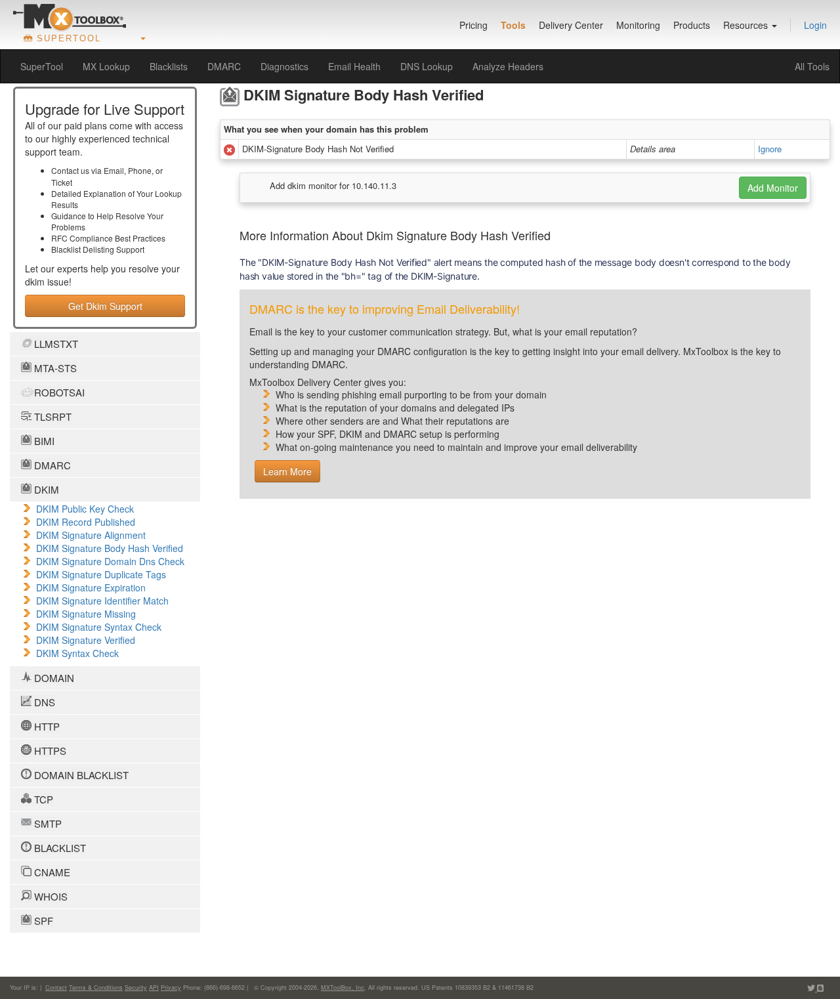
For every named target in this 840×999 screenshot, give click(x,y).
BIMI (43, 441)
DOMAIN (53, 678)
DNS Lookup (426, 66)
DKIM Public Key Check (85, 508)
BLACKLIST (59, 848)
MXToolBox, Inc (342, 987)
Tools (513, 25)
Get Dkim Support (105, 305)
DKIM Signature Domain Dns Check (110, 561)
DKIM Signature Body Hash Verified (109, 548)
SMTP (47, 823)
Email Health (354, 66)
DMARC (224, 66)
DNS (43, 702)
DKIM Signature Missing (86, 613)
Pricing (473, 25)
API (154, 987)
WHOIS (50, 896)
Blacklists (169, 66)
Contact (56, 987)
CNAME (51, 872)
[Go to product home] (69, 17)
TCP (42, 799)
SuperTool (41, 66)
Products (691, 25)
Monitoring (638, 25)
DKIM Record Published (85, 521)
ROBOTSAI (58, 392)
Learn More (287, 471)
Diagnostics (284, 66)
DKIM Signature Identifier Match (102, 600)
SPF (42, 920)
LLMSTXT (55, 344)
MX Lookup (106, 66)
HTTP (46, 726)
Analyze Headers (507, 66)
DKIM (45, 489)
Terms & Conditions (96, 987)
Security (136, 987)
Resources (746, 25)
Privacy (171, 987)
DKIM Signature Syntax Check (98, 626)
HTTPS (49, 750)
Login (815, 25)
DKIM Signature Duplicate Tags (101, 574)
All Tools (812, 66)
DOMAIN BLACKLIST (80, 775)
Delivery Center (571, 25)
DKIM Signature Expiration (91, 587)
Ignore (770, 148)
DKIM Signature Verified (85, 640)
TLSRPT (52, 416)
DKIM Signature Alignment (91, 535)
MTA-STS (54, 368)
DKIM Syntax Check (77, 653)
